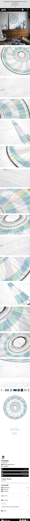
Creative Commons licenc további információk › (10, 506)
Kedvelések (5, 489)
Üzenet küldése (24, 472)
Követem (26, 469)
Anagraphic (5, 461)
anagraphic (5, 466)
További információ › (15, 4)
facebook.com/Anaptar (15, 430)
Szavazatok (5, 491)
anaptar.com (15, 434)
